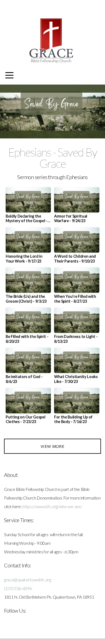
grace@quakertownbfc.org (27, 579)
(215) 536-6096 (18, 588)
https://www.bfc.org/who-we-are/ (52, 506)
